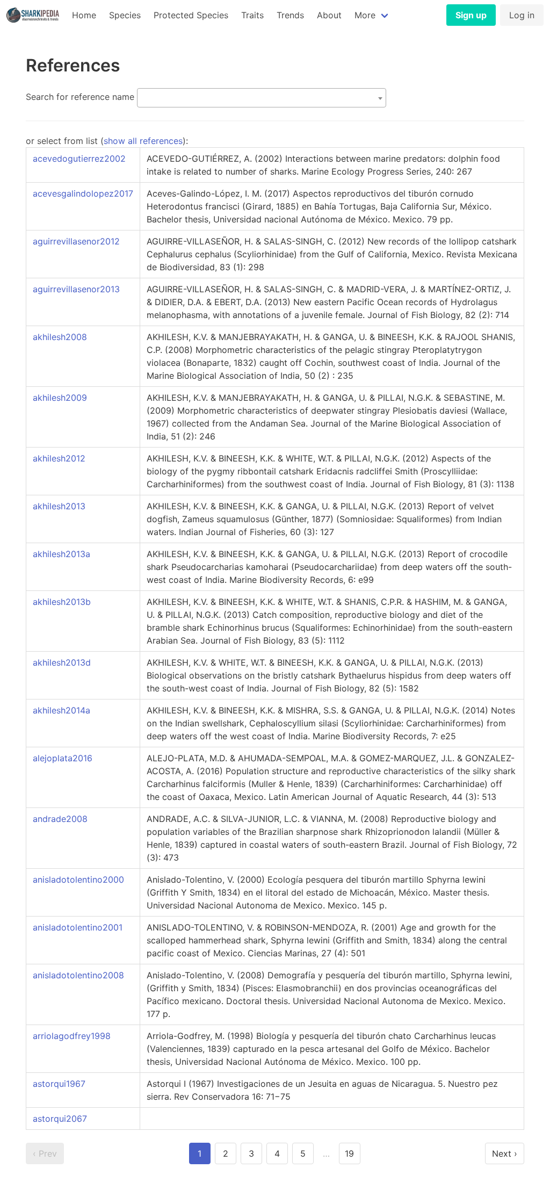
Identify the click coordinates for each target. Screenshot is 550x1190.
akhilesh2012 (59, 458)
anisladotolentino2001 (77, 927)
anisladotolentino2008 (78, 975)
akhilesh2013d (62, 662)
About (329, 15)
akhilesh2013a (61, 554)
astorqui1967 (59, 1083)
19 (349, 1153)
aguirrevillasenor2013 (76, 289)
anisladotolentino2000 (78, 879)
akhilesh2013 (59, 506)
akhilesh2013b (62, 601)
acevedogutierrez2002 (79, 158)
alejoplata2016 (62, 758)
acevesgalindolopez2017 (83, 193)
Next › (504, 1153)
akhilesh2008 (60, 336)
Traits (252, 15)
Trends (290, 15)
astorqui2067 (60, 1118)
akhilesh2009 (60, 397)
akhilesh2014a (61, 710)
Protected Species (191, 15)
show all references (143, 140)
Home (84, 15)
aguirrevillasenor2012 (76, 241)
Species (125, 15)
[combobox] (261, 97)
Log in (521, 15)
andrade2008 (60, 818)
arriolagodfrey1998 (72, 1035)
